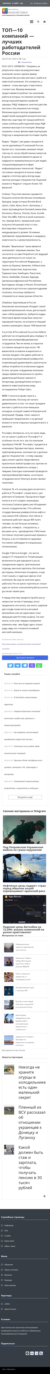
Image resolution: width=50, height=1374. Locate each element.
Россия (22, 1050)
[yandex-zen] (27, 1353)
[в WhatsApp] (39, 665)
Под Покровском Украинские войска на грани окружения (23, 848)
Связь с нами (9, 1246)
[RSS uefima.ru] (41, 1353)
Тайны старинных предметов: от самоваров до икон (23, 977)
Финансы (8, 1275)
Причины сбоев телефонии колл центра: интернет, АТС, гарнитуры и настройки (23, 767)
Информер (8, 1225)
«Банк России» (10, 1309)
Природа (8, 1280)
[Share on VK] (17, 665)
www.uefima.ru (13, 9)
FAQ (21, 3)
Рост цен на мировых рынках (27, 683)
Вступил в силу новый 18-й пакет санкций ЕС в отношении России (24, 1004)
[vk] (32, 1353)
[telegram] (36, 1353)
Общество (8, 1264)
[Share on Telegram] (25, 665)
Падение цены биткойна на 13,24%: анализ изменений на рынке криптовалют (23, 929)
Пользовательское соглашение (14, 1334)
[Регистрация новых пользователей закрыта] (44, 21)
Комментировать (26, 657)
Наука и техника (11, 1270)
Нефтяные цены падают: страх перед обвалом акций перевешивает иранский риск (24, 888)
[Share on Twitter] (10, 665)
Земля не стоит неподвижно (27, 690)
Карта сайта (9, 1241)
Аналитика (26, 62)
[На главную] (19, 62)
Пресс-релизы (10, 1285)
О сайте (15, 3)
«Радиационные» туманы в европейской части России (25, 947)
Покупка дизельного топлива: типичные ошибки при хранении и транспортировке (22, 718)
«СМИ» (7, 1304)
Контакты (7, 3)
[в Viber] (32, 665)
